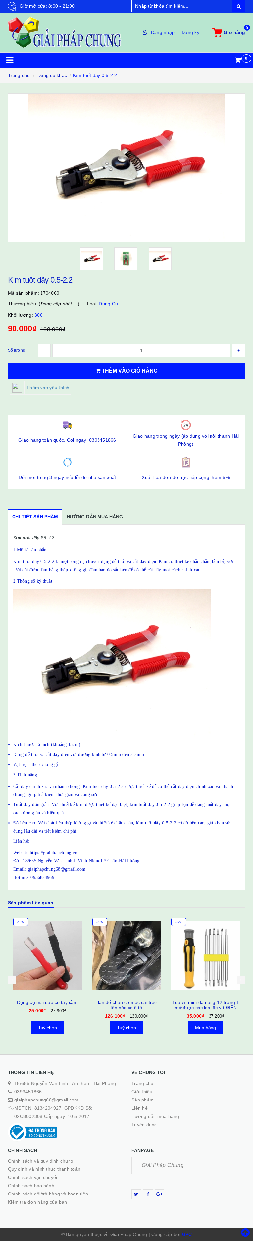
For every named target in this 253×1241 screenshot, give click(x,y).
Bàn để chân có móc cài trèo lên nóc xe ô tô (126, 1005)
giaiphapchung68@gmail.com (46, 1099)
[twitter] (136, 1194)
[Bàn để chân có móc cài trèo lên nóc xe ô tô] (126, 955)
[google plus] (159, 1194)
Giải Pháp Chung (162, 1165)
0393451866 (28, 1091)
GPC (187, 1234)
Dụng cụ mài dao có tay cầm (47, 1002)
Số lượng (16, 350)
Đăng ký (190, 32)
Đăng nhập (163, 32)
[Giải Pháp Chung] (65, 32)
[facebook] (148, 1194)
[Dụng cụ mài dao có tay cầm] (47, 955)
